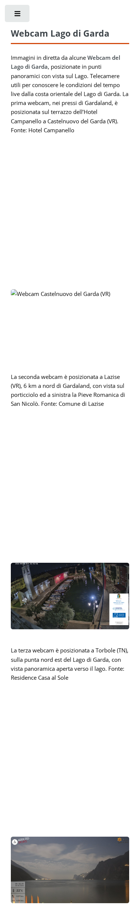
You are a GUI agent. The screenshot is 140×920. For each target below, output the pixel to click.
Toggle (18, 18)
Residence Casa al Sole (39, 677)
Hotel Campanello (51, 130)
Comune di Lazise (81, 403)
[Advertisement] (70, 210)
